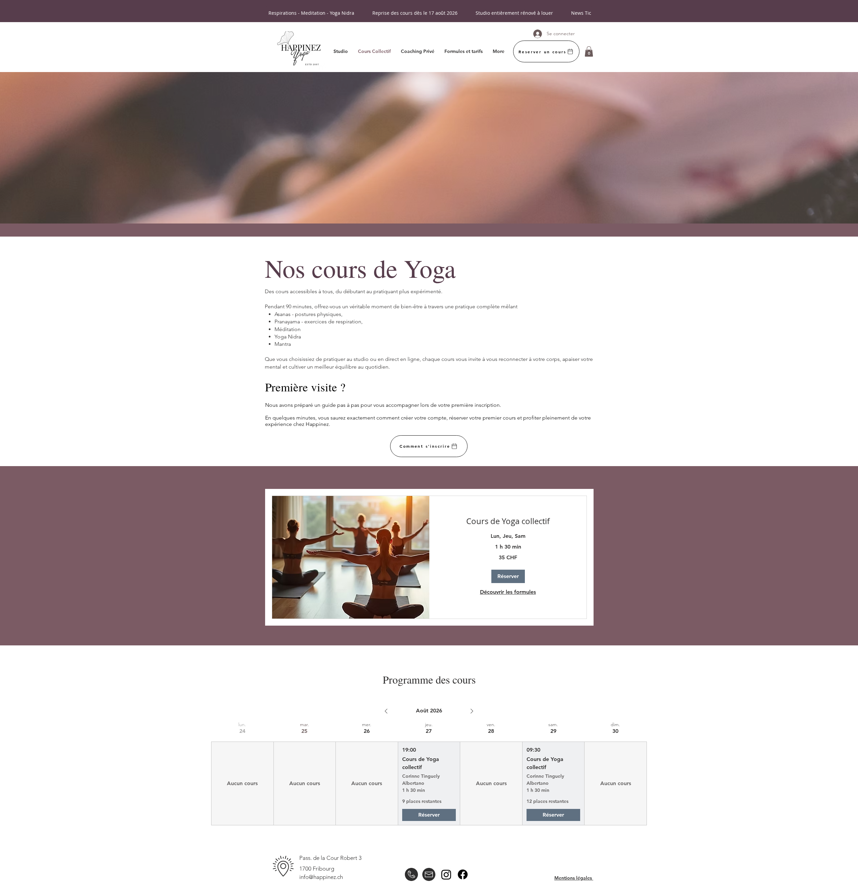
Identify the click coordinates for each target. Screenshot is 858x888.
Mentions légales (573, 878)
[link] (507, 521)
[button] (589, 51)
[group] (242, 773)
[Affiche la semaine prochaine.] (472, 711)
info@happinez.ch (321, 877)
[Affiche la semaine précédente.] (386, 711)
